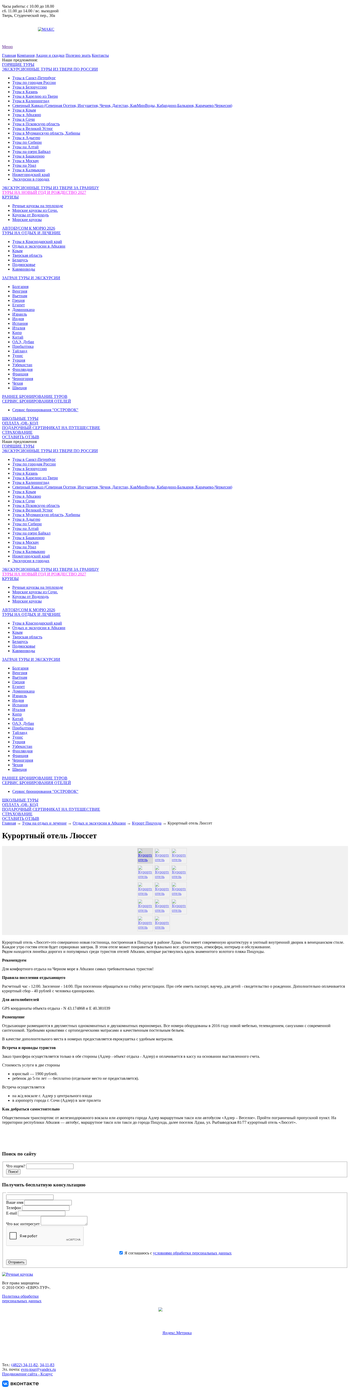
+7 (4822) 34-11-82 (18, 20)
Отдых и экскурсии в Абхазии (38, 246)
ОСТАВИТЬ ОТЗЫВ (20, 437)
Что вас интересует (23, 1224)
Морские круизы (27, 219)
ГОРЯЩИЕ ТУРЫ (18, 64)
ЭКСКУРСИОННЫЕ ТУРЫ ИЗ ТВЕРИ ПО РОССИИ (50, 69)
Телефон (14, 1208)
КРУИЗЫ (10, 197)
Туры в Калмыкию (28, 170)
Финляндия (22, 369)
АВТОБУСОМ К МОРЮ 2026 (28, 228)
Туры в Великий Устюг (32, 128)
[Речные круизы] (17, 1274)
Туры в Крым (24, 110)
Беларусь (20, 260)
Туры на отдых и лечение (44, 823)
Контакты (100, 55)
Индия (18, 319)
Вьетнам (19, 296)
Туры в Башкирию (28, 156)
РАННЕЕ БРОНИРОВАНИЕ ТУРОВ (34, 396)
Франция (20, 374)
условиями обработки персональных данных (192, 1253)
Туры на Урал (24, 165)
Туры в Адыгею (26, 138)
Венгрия (19, 291)
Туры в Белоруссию (29, 87)
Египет (18, 305)
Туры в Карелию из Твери (35, 96)
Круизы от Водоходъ (30, 215)
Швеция (19, 388)
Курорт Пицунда (146, 823)
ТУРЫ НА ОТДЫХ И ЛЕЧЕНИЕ (31, 233)
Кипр (17, 332)
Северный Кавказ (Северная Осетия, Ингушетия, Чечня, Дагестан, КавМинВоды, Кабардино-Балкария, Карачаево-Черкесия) (122, 105)
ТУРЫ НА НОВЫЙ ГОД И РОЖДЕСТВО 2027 (44, 192)
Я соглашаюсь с (177, 1253)
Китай (17, 337)
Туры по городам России (34, 82)
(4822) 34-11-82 (24, 1365)
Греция (18, 300)
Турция (18, 360)
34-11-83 (47, 1365)
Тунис (17, 355)
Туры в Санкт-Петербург (34, 78)
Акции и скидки (50, 55)
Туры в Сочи (23, 119)
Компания (26, 55)
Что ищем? (15, 1166)
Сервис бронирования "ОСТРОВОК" (45, 410)
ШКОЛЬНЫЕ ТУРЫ (20, 418)
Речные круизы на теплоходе (37, 206)
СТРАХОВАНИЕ (17, 432)
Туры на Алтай (25, 147)
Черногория (22, 378)
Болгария (20, 286)
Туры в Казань (25, 92)
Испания (20, 323)
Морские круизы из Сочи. (35, 210)
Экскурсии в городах (30, 179)
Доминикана (23, 309)
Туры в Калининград (30, 101)
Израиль (19, 314)
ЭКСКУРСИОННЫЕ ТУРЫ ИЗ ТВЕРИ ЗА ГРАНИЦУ (50, 188)
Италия (18, 328)
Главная (9, 55)
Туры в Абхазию (26, 115)
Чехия (17, 383)
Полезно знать (78, 55)
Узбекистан (22, 365)
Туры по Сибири (27, 142)
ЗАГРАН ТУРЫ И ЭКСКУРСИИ (31, 278)
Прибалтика (23, 346)
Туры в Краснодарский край (37, 241)
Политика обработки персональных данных (22, 1298)
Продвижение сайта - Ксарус (27, 1374)
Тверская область (27, 255)
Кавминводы (23, 269)
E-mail (12, 1213)
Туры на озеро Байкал (31, 151)
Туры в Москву (25, 161)
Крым (17, 251)
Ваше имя (15, 1202)
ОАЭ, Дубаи (23, 342)
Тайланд (19, 351)
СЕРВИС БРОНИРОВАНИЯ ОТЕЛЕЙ (36, 401)
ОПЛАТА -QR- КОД (20, 423)
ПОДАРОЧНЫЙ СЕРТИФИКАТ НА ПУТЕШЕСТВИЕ (51, 428)
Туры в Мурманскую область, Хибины (46, 133)
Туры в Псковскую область (36, 124)
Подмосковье (23, 264)
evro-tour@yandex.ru (19, 29)
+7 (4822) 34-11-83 (18, 25)
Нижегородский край (31, 174)
